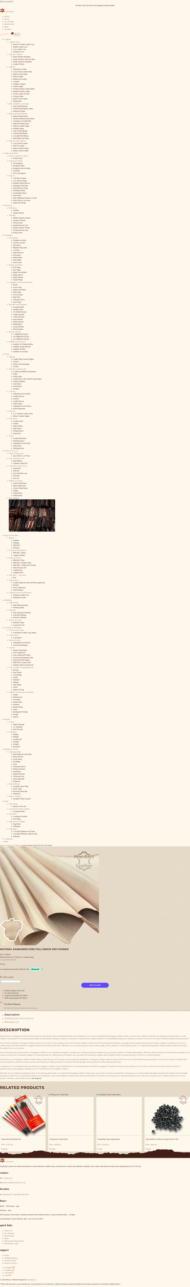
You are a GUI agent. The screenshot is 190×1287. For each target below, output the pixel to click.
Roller (15, 374)
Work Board (17, 386)
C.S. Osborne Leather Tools (23, 414)
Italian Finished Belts (20, 116)
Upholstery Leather (20, 69)
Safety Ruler (17, 376)
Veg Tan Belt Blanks (20, 106)
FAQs (6, 1255)
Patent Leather (18, 76)
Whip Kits (16, 794)
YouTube (7, 1272)
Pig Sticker (17, 771)
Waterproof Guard (19, 597)
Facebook (8, 1270)
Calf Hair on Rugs (19, 178)
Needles (16, 210)
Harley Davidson (19, 769)
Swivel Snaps (18, 295)
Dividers (16, 389)
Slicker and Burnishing (21, 364)
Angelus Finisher (19, 555)
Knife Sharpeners (19, 409)
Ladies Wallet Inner (20, 483)
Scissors (16, 399)
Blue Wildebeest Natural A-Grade (25, 198)
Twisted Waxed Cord (20, 230)
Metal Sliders (17, 257)
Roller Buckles (18, 322)
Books (7, 719)
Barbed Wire (17, 702)
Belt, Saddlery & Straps (19, 103)
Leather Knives (18, 401)
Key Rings (17, 267)
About (7, 16)
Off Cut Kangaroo (19, 173)
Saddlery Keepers (19, 349)
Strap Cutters (17, 404)
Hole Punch (17, 428)
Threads (12, 215)
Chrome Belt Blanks (20, 133)
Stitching (8, 205)
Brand (11, 538)
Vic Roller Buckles (19, 312)
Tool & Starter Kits (16, 458)
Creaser (15, 366)
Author (12, 722)
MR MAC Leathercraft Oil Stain (24, 565)
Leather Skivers (18, 396)
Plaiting (15, 737)
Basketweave (17, 697)
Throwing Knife (19, 779)
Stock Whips (14, 784)
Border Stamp (18, 707)
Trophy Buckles (18, 314)
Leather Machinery (19, 438)
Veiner (15, 687)
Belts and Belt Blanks (18, 113)
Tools (6, 354)
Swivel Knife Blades (20, 645)
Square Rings (18, 280)
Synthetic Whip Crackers (22, 799)
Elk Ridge (16, 762)
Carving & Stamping (13, 627)
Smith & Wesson (19, 774)
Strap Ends (17, 433)
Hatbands (13, 829)
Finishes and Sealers (17, 550)
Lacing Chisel (18, 421)
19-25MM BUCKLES (21, 337)
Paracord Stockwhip (20, 791)
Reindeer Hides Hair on (21, 183)
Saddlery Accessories (20, 351)
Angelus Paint (18, 572)
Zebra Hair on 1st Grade (21, 200)
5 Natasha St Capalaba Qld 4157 (15, 1194)
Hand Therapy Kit (16, 453)
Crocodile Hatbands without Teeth (25, 834)
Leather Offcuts (18, 64)
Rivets (15, 285)
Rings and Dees (15, 265)
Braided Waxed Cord (20, 225)
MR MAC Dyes (19, 560)
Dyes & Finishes (11, 535)
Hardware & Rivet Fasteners (20, 282)
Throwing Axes (18, 776)
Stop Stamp (17, 685)
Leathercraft (17, 739)
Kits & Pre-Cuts (11, 450)
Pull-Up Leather (18, 146)
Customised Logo (16, 630)
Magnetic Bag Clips (20, 248)
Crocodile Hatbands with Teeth (24, 831)
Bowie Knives (18, 757)
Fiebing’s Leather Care (21, 595)
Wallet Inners (17, 495)
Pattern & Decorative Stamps (21, 692)
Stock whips (17, 789)
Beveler (16, 670)
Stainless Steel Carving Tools (23, 665)
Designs (16, 744)
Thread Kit (17, 468)
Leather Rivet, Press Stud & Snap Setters (27, 379)
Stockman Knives (19, 766)
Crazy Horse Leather (20, 143)
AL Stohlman (18, 727)
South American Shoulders (22, 62)
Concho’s (16, 250)
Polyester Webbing (19, 617)
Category (13, 731)
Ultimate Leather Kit (20, 463)
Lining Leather (18, 96)
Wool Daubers (18, 590)
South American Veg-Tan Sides (24, 59)
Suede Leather (18, 86)
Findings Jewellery (19, 240)
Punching (13, 418)
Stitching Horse (18, 448)
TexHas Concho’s (19, 243)
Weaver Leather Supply (21, 416)
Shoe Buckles (18, 319)
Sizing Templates (19, 381)
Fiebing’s (16, 548)
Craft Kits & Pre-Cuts (18, 466)
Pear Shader (17, 672)
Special (15, 717)
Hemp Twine (17, 233)
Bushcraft (16, 747)
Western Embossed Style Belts (23, 119)
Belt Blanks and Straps (21, 138)
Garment (16, 81)
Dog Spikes (17, 260)
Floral (15, 709)
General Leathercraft (17, 369)
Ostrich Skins (18, 158)
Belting (15, 734)
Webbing (8, 600)
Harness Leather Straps (21, 126)
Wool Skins (17, 195)
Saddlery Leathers (19, 84)
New (6, 841)
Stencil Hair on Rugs (20, 188)
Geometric (16, 699)
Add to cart (95, 985)
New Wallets (14, 498)
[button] (95, 977)
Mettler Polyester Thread (21, 218)
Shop (6, 19)
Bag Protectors (18, 252)
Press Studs (17, 292)
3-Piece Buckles (18, 317)
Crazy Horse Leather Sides (22, 72)
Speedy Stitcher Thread (21, 228)
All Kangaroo (18, 163)
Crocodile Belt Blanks (21, 136)
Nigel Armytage (18, 724)
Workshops (9, 24)
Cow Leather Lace (19, 49)
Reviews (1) (11, 1022)
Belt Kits (16, 471)
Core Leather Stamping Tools (21, 667)
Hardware (8, 235)
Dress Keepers (18, 329)
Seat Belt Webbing (19, 615)
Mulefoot (16, 680)
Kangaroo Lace (18, 52)
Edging (12, 356)
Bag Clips (16, 297)
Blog (6, 26)
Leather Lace (14, 42)
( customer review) (8, 959)
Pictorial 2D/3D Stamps (21, 660)
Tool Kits (16, 476)
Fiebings (16, 543)
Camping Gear (15, 751)
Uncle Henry (17, 759)
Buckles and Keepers (18, 304)
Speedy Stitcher (18, 213)
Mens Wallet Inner (19, 486)
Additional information (19, 1018)
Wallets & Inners (16, 480)
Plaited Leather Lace (20, 47)
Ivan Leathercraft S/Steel (21, 655)
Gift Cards (13, 804)
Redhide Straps (18, 128)
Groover (16, 361)
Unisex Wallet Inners (20, 488)
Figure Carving (18, 690)
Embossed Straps (19, 111)
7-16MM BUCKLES (20, 334)
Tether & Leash (15, 620)
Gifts (6, 801)
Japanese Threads (19, 220)
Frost (15, 764)
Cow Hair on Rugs (19, 181)
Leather (7, 39)
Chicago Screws (19, 300)
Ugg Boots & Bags (17, 821)
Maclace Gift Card (19, 806)
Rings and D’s (18, 275)
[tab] (97, 1014)
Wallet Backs (17, 493)
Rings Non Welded (19, 272)
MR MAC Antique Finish (22, 563)
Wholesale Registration (14, 1241)
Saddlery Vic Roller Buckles (23, 344)
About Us (8, 1230)
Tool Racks (17, 384)
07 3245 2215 (6, 1178)
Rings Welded (18, 277)
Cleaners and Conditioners (20, 592)
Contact (7, 29)
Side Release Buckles (20, 605)
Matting (16, 682)
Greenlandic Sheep (19, 193)
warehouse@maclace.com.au (13, 1182)
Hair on (12, 175)
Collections (13, 635)
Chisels (15, 423)
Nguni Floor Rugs (19, 203)
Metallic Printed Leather (21, 91)
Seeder (15, 677)
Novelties (16, 171)
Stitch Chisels (18, 426)
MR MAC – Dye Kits (17, 575)
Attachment (14, 602)
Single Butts (17, 101)
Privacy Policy (10, 1260)
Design (15, 714)
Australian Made (19, 811)
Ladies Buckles (18, 327)
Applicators (14, 580)
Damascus (16, 781)
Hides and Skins (11, 153)
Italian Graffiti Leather (21, 148)
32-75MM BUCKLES (21, 339)
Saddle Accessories (17, 341)
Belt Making (17, 461)
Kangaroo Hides (16, 161)
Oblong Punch (18, 431)
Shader (15, 695)
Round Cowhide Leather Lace (23, 44)
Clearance (8, 838)
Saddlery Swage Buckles (22, 347)
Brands (12, 411)
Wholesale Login (11, 1243)
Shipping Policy (11, 1258)
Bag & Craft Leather (20, 74)
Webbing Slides (18, 608)
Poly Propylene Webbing (22, 613)
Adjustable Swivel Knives (22, 406)
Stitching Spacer (19, 441)
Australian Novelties (20, 816)
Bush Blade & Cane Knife (22, 754)
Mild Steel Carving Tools (22, 662)
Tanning (16, 742)
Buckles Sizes (15, 331)
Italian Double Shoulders (21, 57)
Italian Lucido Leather (21, 151)
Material (12, 610)
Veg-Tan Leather (16, 54)
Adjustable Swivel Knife (21, 394)
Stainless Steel (18, 309)
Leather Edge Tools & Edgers (23, 359)
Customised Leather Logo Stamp (24, 633)
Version (12, 647)
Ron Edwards (18, 729)
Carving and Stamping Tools (23, 657)
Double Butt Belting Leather (23, 109)
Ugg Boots (17, 824)
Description (12, 1014)
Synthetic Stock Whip (20, 786)
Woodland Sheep (19, 190)
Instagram (8, 1267)
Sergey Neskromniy (20, 650)
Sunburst (16, 704)
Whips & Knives (11, 749)
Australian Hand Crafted (19, 809)
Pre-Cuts (16, 478)
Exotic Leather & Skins (21, 94)
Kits (14, 578)
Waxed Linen (18, 223)
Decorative (13, 237)
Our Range (9, 21)
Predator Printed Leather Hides (24, 89)
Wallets (15, 491)
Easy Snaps (17, 302)
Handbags (16, 826)
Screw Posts (17, 262)
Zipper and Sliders (19, 290)
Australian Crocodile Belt (22, 121)
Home (2, 845)
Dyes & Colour (15, 557)
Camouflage (17, 675)
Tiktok (7, 1275)
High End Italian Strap (21, 123)
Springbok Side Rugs (20, 186)
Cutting (12, 391)
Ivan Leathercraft (19, 653)
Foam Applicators (19, 588)
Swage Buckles (18, 307)
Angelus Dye (17, 570)
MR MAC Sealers (19, 553)
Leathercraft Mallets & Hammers (24, 371)
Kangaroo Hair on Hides (21, 168)
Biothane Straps (18, 622)
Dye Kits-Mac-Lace (20, 473)
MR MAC (16, 545)
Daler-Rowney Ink (19, 568)
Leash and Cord (18, 625)
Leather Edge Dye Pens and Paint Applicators (29, 583)
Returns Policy (10, 1263)
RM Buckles (17, 324)
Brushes (16, 585)
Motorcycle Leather (20, 79)
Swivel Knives (14, 640)
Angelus (16, 540)
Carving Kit (17, 638)
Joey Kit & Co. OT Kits (21, 456)
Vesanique (31, 1279)
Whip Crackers (15, 796)
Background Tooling (20, 712)
